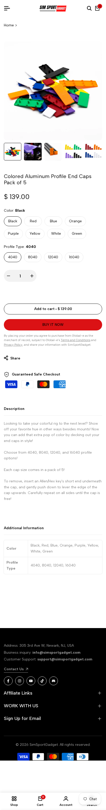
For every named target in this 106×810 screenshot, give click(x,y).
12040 (53, 257)
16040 (74, 257)
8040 (32, 257)
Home (9, 25)
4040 (12, 257)
